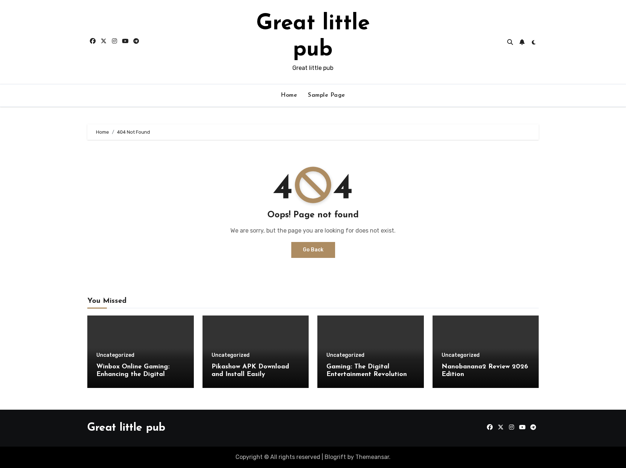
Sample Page (326, 95)
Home (289, 95)
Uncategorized (115, 355)
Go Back (313, 250)
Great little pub (126, 428)
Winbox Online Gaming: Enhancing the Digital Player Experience (133, 375)
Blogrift (335, 457)
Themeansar (372, 457)
